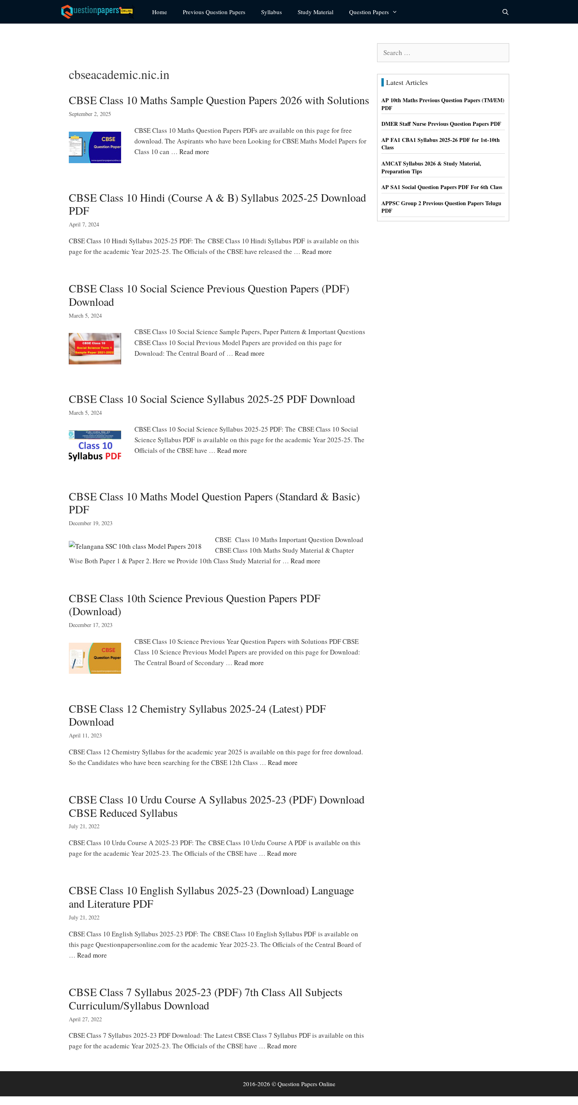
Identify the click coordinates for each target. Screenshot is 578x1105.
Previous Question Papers (214, 12)
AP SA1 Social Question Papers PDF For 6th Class (441, 187)
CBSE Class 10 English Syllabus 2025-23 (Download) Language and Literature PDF (211, 897)
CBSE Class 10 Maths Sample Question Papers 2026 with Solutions (219, 99)
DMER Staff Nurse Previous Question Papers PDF (441, 124)
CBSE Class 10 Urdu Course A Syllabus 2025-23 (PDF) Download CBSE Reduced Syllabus (216, 806)
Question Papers (369, 12)
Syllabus (271, 12)
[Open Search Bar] (505, 12)
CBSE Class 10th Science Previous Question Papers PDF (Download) (194, 604)
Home (159, 12)
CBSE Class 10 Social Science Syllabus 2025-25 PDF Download (212, 398)
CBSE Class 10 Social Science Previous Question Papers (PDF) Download (209, 295)
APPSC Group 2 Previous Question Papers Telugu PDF (441, 207)
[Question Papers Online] (100, 12)
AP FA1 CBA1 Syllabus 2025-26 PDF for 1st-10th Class (440, 144)
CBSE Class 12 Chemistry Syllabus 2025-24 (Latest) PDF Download (197, 715)
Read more (194, 151)
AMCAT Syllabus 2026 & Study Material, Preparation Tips (431, 167)
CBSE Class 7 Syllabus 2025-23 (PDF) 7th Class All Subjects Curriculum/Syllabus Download (205, 998)
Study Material (315, 12)
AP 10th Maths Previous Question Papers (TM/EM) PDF (442, 104)
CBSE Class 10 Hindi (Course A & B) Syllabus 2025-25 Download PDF (217, 204)
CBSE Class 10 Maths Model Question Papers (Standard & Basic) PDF (214, 503)
